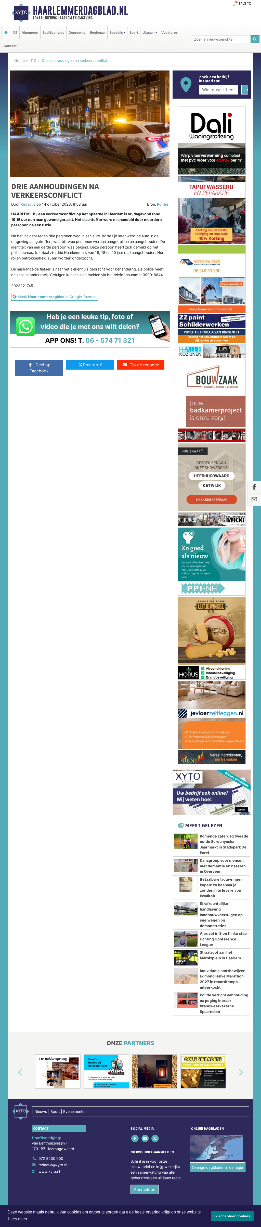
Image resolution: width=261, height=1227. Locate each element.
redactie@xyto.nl (52, 798)
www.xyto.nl (49, 805)
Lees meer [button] (17, 1219)
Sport (133, 32)
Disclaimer (205, 853)
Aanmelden (144, 822)
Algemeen (30, 32)
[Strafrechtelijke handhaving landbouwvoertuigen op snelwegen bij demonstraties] (186, 542)
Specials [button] (116, 32)
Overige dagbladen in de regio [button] (217, 800)
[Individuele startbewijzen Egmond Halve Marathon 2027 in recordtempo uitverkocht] (186, 609)
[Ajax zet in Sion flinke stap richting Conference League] (186, 572)
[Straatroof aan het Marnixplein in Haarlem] (186, 591)
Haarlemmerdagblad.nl (80, 10)
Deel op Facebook (40, 367)
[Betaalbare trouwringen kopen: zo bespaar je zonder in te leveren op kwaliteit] (186, 518)
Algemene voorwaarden (175, 853)
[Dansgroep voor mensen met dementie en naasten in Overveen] (186, 499)
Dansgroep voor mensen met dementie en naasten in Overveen (223, 499)
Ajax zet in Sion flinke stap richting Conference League (223, 572)
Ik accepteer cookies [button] (232, 1216)
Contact (10, 46)
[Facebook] (135, 771)
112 (14, 32)
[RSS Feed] (155, 771)
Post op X (92, 364)
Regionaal (97, 32)
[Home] (6, 32)
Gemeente (77, 32)
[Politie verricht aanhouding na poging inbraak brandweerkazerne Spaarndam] (186, 633)
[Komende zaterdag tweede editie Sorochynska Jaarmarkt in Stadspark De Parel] (186, 474)
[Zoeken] (255, 39)
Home (19, 60)
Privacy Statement (231, 853)
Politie (162, 204)
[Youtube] (145, 771)
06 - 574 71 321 (110, 340)
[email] (254, 499)
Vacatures (169, 32)
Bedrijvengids (53, 32)
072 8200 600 (50, 791)
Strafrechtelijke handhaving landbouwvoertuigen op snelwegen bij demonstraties (221, 548)
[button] (14, 705)
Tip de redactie (144, 364)
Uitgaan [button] (148, 32)
